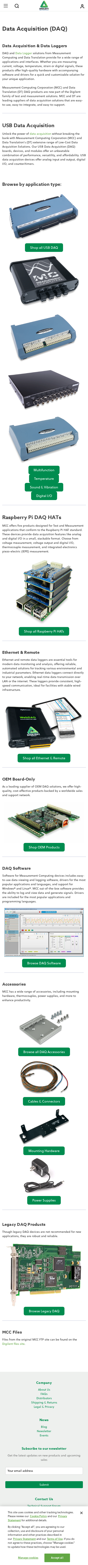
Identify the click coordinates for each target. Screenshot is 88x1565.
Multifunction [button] (44, 470)
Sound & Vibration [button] (44, 487)
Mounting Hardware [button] (44, 1151)
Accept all (57, 1557)
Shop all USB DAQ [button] (44, 247)
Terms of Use (55, 1539)
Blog (44, 1427)
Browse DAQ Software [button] (44, 963)
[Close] (81, 1512)
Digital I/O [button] (44, 496)
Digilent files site (13, 1344)
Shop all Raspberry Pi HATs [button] (44, 631)
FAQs (44, 1394)
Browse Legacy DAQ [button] (44, 1311)
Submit (44, 1484)
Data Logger (23, 53)
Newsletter (44, 1431)
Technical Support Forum (44, 1506)
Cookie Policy (38, 1516)
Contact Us (44, 1499)
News (44, 1420)
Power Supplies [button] (44, 1200)
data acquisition (40, 134)
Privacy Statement (24, 1539)
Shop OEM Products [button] (44, 847)
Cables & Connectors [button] (44, 1101)
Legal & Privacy (44, 1407)
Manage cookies (28, 1557)
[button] (44, 216)
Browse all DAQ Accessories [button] (44, 1052)
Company (44, 1382)
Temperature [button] (44, 478)
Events (44, 1435)
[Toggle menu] (5, 5)
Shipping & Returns (44, 1402)
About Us (44, 1390)
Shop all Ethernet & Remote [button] (44, 758)
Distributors (44, 1398)
